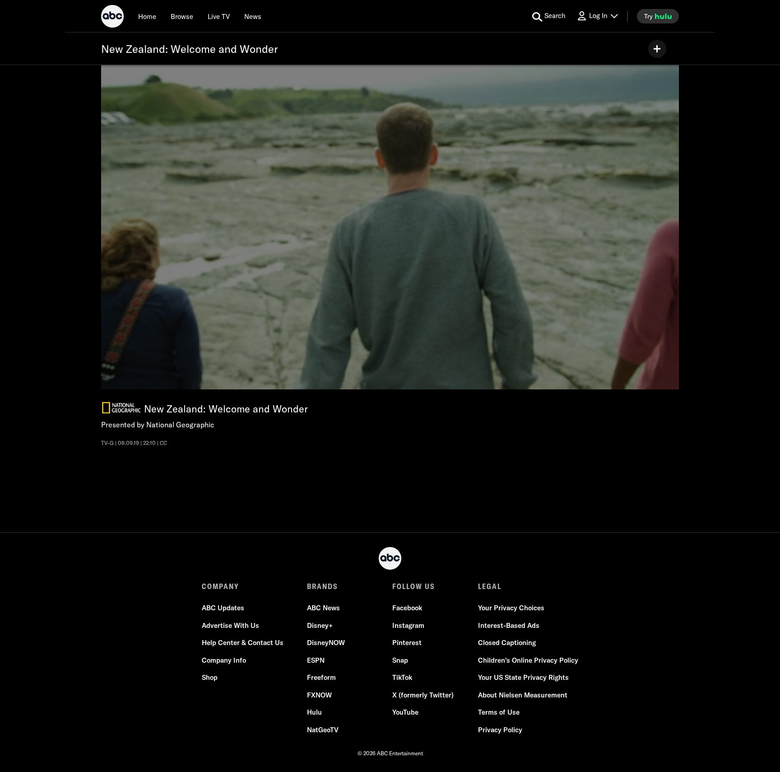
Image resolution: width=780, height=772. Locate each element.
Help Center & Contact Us (242, 642)
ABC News (323, 608)
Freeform (321, 677)
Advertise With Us (230, 625)
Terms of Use (499, 712)
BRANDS (322, 586)
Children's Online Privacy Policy (528, 660)
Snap (400, 660)
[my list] (657, 49)
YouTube (405, 712)
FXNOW (319, 695)
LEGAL (489, 586)
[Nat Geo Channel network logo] (121, 407)
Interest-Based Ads (508, 625)
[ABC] (112, 17)
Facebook (407, 608)
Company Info (224, 660)
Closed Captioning (507, 642)
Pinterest (407, 642)
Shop (210, 677)
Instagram (408, 625)
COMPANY (220, 586)
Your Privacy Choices (511, 608)
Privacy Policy (500, 729)
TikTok (402, 677)
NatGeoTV (323, 729)
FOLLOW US (413, 586)
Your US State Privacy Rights (523, 677)
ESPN (316, 660)
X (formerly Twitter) (423, 695)
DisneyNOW (326, 642)
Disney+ (320, 625)
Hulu (314, 712)
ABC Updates (223, 608)
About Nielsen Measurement (522, 695)
